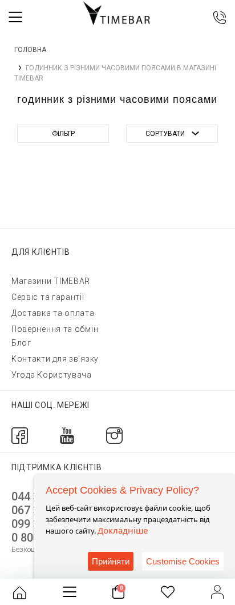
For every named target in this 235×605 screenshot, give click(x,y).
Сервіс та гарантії (47, 297)
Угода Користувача (51, 374)
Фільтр (63, 134)
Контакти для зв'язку (55, 358)
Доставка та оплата (53, 313)
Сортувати (165, 134)
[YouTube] (67, 435)
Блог (21, 342)
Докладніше (123, 530)
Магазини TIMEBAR (50, 281)
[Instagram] (114, 435)
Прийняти (110, 561)
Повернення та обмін (54, 329)
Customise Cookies (183, 561)
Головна (30, 50)
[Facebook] (19, 435)
